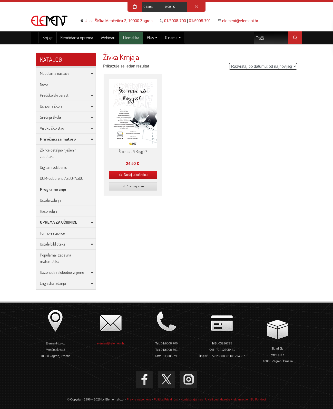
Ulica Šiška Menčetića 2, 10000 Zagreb (119, 21)
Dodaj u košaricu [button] (135, 175)
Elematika (131, 37)
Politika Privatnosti (166, 399)
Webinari (108, 37)
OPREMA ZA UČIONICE (58, 222)
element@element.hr (240, 21)
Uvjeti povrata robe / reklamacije (226, 399)
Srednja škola (50, 117)
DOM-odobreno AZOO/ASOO (61, 178)
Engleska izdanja (53, 283)
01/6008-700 (175, 21)
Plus (150, 37)
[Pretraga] (295, 37)
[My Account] (196, 7)
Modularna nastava (54, 73)
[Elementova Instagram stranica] (188, 379)
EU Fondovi (258, 399)
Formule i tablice (52, 233)
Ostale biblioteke (53, 244)
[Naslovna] (35, 38)
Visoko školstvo (52, 128)
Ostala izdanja (50, 200)
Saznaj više (135, 186)
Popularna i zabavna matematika (55, 258)
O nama (171, 37)
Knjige (47, 37)
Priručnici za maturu (58, 139)
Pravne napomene (139, 399)
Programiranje (53, 189)
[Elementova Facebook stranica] (144, 379)
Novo (44, 84)
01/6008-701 (200, 21)
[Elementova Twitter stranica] (166, 379)
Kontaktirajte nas (192, 399)
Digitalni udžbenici (54, 167)
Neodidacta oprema (76, 37)
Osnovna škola (51, 106)
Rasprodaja (49, 211)
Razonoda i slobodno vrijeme (62, 272)
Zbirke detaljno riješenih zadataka (58, 153)
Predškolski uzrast (54, 95)
